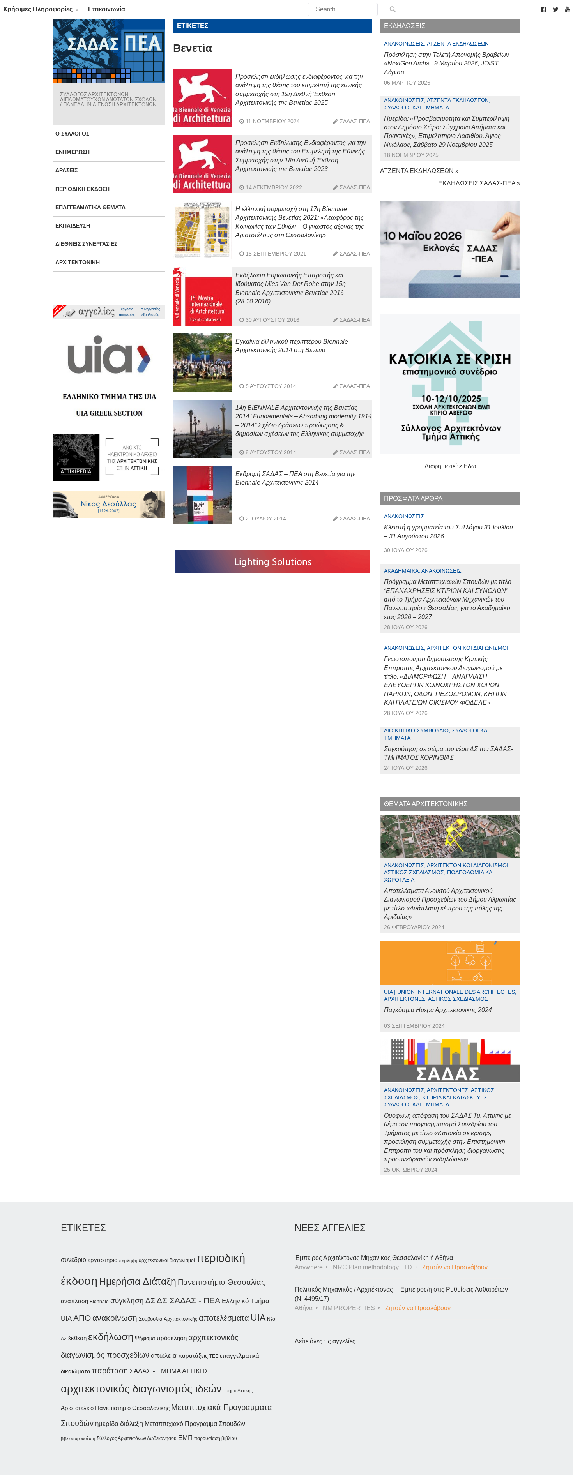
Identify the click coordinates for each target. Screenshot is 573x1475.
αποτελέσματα (224, 1318)
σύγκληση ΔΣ (132, 1301)
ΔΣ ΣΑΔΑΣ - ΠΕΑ (188, 1300)
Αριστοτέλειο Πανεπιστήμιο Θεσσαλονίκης (115, 1407)
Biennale (99, 1301)
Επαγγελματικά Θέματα (90, 207)
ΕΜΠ (185, 1437)
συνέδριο (73, 1259)
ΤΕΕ (213, 1356)
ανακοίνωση (114, 1318)
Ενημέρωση (72, 152)
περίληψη (128, 1260)
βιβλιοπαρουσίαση (78, 1438)
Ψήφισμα (145, 1338)
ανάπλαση (74, 1301)
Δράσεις (66, 170)
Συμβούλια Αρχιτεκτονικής (168, 1319)
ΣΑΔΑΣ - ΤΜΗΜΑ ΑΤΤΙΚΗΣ (169, 1371)
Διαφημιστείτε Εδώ (450, 466)
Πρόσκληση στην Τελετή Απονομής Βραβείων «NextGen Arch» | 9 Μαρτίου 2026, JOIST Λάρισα (446, 63)
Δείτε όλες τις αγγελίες (325, 1341)
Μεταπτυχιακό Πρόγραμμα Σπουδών (195, 1423)
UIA (258, 1318)
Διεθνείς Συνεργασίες (86, 244)
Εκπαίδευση (72, 225)
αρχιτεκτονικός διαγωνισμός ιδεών (141, 1389)
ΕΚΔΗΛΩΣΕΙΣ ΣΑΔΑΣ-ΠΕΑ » (479, 183)
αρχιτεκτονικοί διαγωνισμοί (167, 1260)
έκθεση (77, 1338)
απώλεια (164, 1355)
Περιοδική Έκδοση (82, 189)
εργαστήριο (102, 1259)
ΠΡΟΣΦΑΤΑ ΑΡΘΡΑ (413, 498)
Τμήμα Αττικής (238, 1391)
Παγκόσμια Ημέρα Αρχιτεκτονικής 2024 (438, 1010)
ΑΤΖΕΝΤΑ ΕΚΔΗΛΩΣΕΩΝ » (419, 171)
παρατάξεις (193, 1355)
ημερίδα (106, 1423)
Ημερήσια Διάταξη (137, 1281)
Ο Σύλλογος (72, 134)
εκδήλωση (110, 1337)
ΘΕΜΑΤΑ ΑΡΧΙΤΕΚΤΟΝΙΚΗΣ (426, 804)
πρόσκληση (172, 1338)
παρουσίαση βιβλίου (215, 1438)
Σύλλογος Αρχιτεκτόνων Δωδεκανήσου (137, 1438)
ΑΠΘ (82, 1317)
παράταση (110, 1370)
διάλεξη (131, 1423)
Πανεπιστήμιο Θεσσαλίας (221, 1282)
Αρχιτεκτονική (77, 262)
